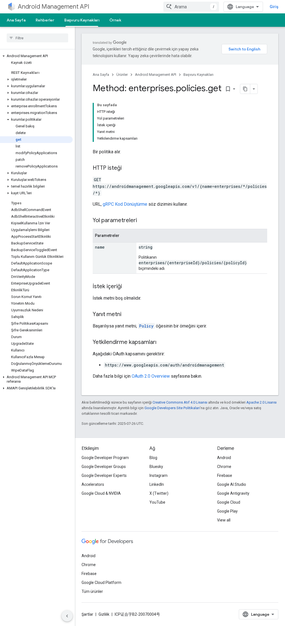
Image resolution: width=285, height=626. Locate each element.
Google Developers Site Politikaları (172, 408)
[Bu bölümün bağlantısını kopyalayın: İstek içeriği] (127, 286)
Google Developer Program (105, 457)
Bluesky (156, 466)
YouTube (157, 502)
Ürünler (122, 74)
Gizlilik (104, 614)
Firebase (224, 475)
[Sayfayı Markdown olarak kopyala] (245, 89)
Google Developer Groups (104, 466)
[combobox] (191, 7)
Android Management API (53, 6)
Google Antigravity (233, 493)
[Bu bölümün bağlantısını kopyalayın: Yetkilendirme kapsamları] (162, 342)
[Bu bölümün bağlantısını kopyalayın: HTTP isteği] (127, 168)
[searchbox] (37, 37)
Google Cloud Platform (101, 582)
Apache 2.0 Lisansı (261, 402)
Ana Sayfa (16, 20)
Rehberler (45, 20)
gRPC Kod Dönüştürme (125, 204)
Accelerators (93, 484)
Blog (153, 457)
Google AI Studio (231, 484)
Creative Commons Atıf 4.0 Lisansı (180, 402)
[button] (36, 56)
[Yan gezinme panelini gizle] (67, 616)
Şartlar (87, 614)
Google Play (227, 511)
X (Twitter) (158, 493)
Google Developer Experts (104, 475)
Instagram (158, 475)
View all (223, 520)
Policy (146, 326)
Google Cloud (228, 502)
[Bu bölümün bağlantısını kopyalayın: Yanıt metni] (126, 314)
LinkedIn (156, 484)
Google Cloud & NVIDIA (101, 493)
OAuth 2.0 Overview (151, 376)
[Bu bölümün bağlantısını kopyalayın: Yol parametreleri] (142, 220)
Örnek (115, 20)
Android (224, 457)
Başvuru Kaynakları (81, 20)
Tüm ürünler (92, 591)
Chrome (224, 466)
